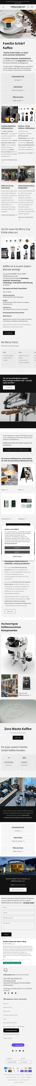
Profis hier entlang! (17, 90)
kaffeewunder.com (11, 1074)
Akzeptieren (17, 548)
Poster (20, 490)
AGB (19, 1077)
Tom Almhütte (8, 762)
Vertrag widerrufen (11, 1030)
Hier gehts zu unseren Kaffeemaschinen (17, 450)
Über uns (5, 1003)
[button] (3, 7)
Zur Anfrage (8, 333)
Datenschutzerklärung (11, 543)
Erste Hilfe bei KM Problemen (11, 1034)
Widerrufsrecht (29, 1074)
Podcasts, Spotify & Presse (10, 1015)
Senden (6, 934)
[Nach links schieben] (14, 370)
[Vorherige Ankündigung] (3, 2)
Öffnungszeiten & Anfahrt (10, 1022)
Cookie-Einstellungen (18, 1082)
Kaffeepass (21, 519)
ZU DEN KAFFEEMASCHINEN (9, 160)
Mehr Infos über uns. (18, 889)
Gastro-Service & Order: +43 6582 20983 (13, 1026)
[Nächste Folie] (22, 430)
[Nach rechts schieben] (22, 370)
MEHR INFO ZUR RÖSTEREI (25, 217)
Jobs (4, 1019)
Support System (7, 1038)
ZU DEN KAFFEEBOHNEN (8, 215)
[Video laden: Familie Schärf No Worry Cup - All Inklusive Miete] (18, 249)
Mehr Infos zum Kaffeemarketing (18, 525)
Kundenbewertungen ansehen (12, 963)
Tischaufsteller (5, 519)
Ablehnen (17, 552)
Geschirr (3, 490)
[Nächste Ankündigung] (33, 2)
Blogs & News (7, 1011)
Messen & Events (7, 1007)
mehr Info (10, 611)
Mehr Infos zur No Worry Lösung (10, 345)
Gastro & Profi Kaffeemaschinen (23, 694)
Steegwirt (24, 762)
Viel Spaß (17, 80)
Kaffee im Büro (17, 100)
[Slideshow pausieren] (34, 430)
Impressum (28, 1077)
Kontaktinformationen (13, 1079)
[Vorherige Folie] (14, 430)
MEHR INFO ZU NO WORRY (25, 153)
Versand (23, 1077)
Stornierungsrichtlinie (24, 1079)
